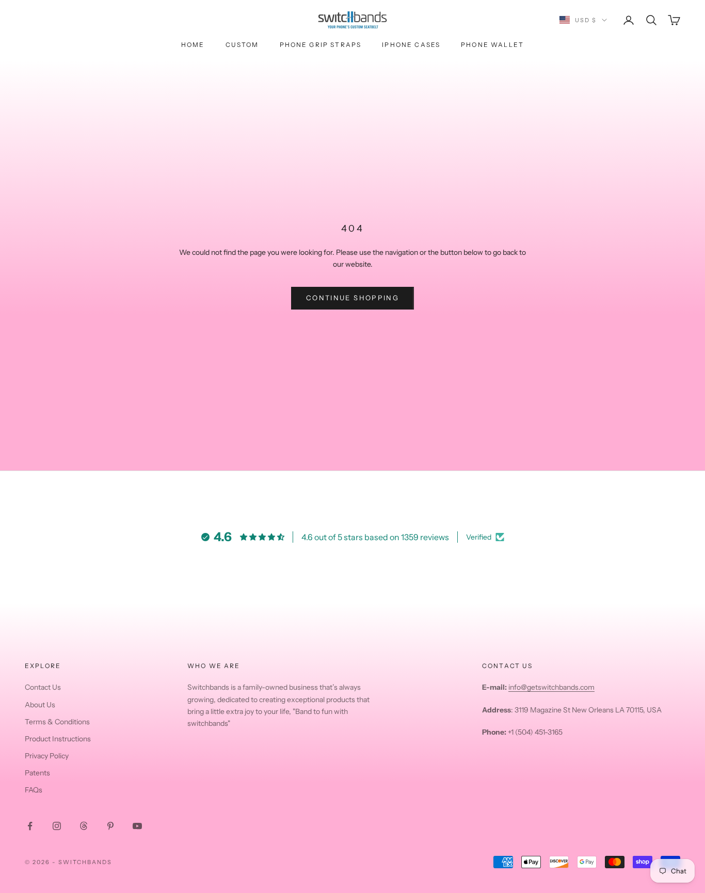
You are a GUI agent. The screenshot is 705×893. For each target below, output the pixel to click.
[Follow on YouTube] (137, 826)
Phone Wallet (492, 44)
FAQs (33, 789)
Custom (242, 44)
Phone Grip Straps (321, 44)
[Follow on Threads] (83, 826)
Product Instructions (58, 738)
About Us (40, 704)
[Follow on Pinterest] (110, 826)
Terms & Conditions (57, 721)
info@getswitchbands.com (551, 687)
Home (193, 44)
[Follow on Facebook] (30, 826)
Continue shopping (352, 298)
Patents (37, 772)
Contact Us (43, 687)
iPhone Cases (411, 44)
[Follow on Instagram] (57, 826)
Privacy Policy (47, 755)
